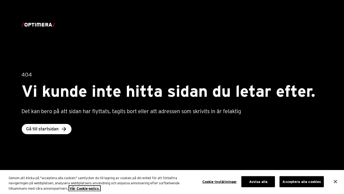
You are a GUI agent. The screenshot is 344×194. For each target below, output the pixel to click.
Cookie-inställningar (219, 181)
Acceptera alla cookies (301, 181)
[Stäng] (335, 182)
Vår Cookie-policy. (85, 188)
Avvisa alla (258, 181)
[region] (172, 182)
